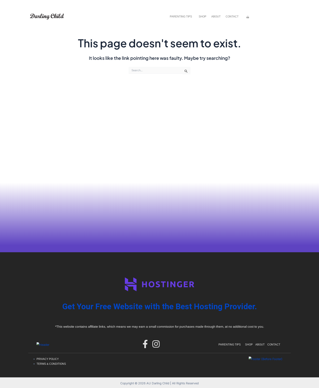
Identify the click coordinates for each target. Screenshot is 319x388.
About (216, 16)
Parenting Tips (181, 16)
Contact (232, 16)
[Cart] (255, 16)
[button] (181, 16)
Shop (202, 16)
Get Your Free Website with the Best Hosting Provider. (159, 306)
